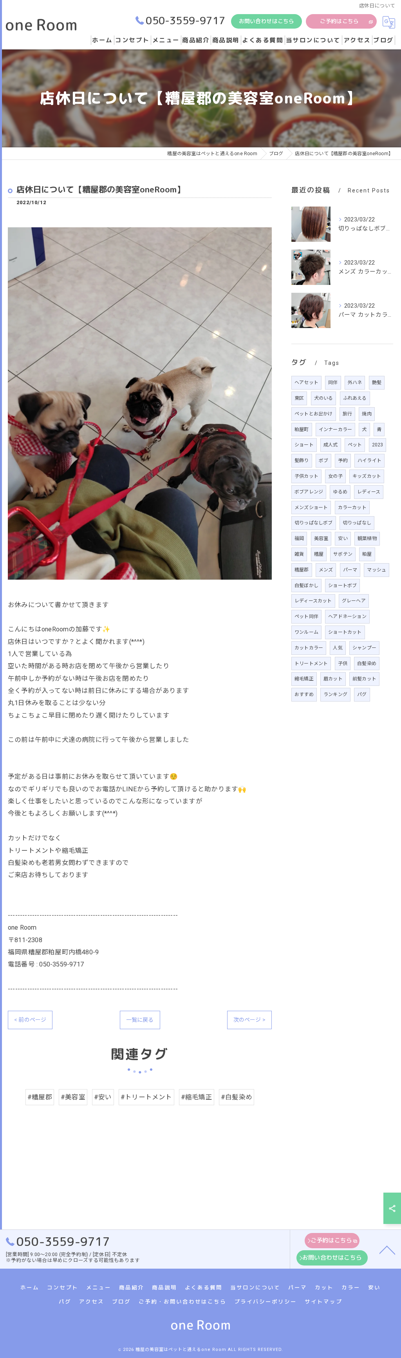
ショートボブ (342, 585)
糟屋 (318, 554)
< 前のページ (30, 1020)
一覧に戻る (140, 1020)
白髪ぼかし (306, 585)
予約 (342, 460)
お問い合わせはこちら (266, 21)
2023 (377, 445)
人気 (337, 648)
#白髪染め (236, 1097)
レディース (368, 492)
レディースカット (313, 601)
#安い (103, 1097)
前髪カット (364, 679)
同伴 (333, 382)
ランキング (335, 694)
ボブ (323, 460)
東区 (299, 398)
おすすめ (304, 694)
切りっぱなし (357, 523)
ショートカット (344, 632)
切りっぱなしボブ (313, 523)
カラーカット (352, 507)
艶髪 (376, 382)
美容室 (321, 538)
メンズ (326, 570)
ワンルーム (306, 632)
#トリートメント (146, 1097)
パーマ (350, 570)
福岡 (299, 538)
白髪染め (366, 663)
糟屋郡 (301, 570)
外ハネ (355, 382)
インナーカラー (335, 429)
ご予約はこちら (339, 21)
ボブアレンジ (308, 492)
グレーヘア (354, 601)
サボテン (342, 554)
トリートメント (311, 663)
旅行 (347, 414)
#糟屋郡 (39, 1097)
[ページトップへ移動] (387, 1249)
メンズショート (311, 507)
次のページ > (249, 1020)
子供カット (306, 476)
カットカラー (308, 648)
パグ (362, 694)
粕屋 (367, 554)
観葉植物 (367, 538)
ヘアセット (306, 382)
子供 (342, 663)
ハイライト (369, 460)
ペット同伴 (306, 616)
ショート (304, 445)
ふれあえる (355, 398)
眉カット (333, 679)
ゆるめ (340, 492)
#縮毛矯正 (196, 1097)
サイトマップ (323, 1301)
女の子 (335, 476)
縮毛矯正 (304, 679)
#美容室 (73, 1097)
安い (342, 538)
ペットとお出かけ (313, 414)
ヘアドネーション (347, 616)
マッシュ (376, 570)
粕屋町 (301, 429)
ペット (355, 445)
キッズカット (366, 476)
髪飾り (301, 460)
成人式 (330, 445)
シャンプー (364, 648)
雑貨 (299, 554)
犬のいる (323, 398)
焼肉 (366, 414)
